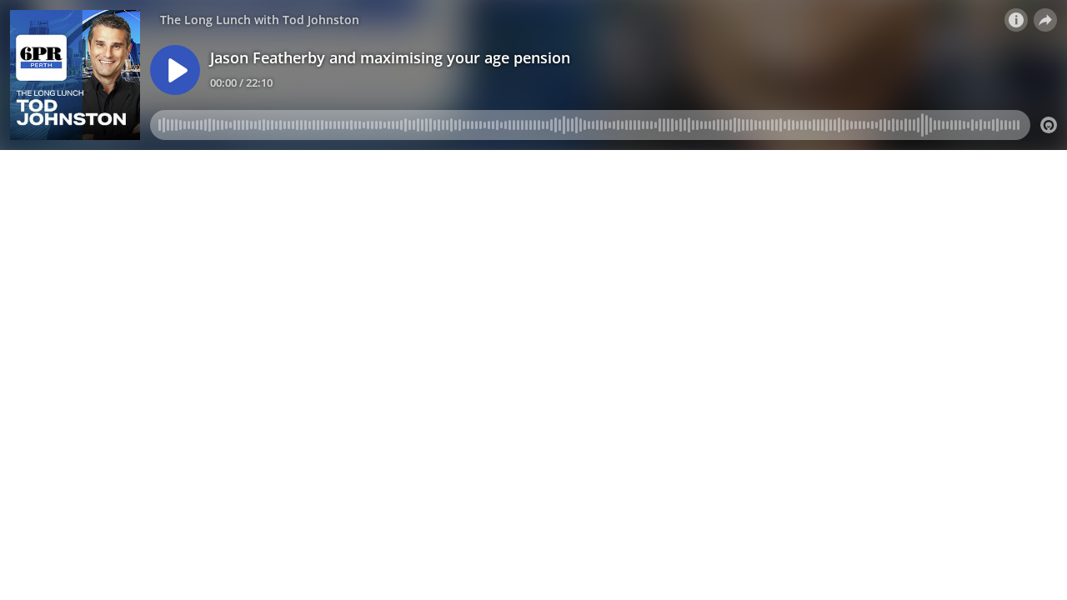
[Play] (175, 70)
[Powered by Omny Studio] (1048, 125)
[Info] (1016, 20)
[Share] (1045, 20)
